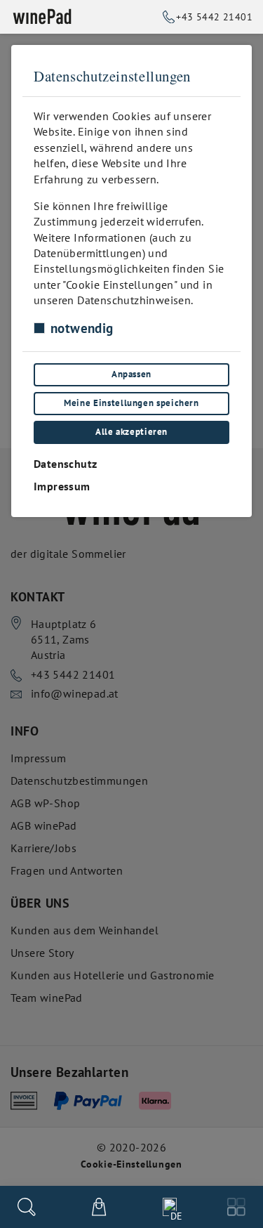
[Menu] (236, 1206)
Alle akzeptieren (131, 432)
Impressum (62, 486)
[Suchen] (26, 1206)
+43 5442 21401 (214, 16)
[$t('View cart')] (99, 1207)
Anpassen (131, 374)
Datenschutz (65, 464)
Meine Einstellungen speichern (131, 403)
